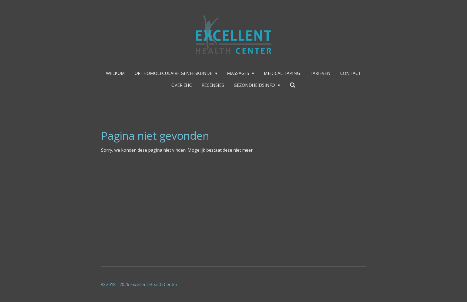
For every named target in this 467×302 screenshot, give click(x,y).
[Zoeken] (292, 85)
